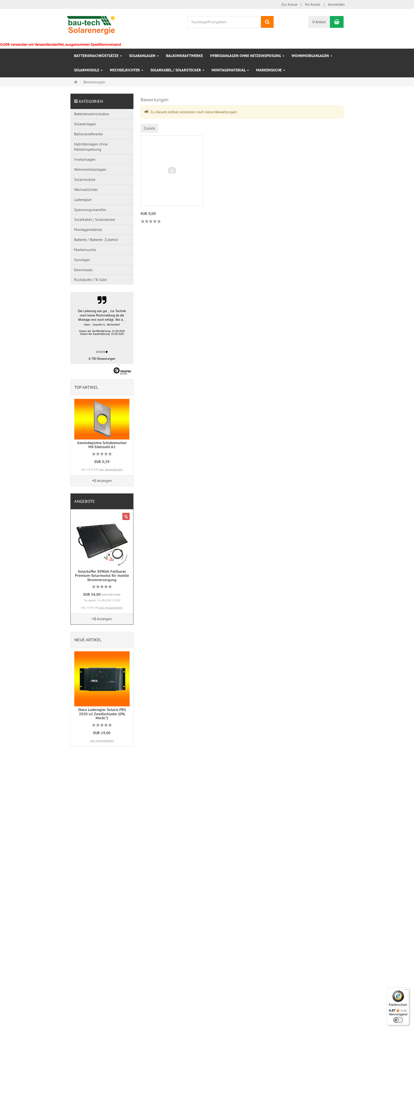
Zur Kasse (289, 4)
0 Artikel (319, 21)
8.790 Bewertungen (102, 358)
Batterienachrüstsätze (97, 55)
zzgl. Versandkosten (111, 469)
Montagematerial (229, 70)
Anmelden (336, 4)
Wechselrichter (125, 70)
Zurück (149, 128)
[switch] (398, 1020)
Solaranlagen (142, 55)
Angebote (84, 501)
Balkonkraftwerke (184, 55)
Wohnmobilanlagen (311, 55)
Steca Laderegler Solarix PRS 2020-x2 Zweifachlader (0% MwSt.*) (102, 714)
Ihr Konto (312, 4)
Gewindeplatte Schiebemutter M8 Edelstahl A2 (102, 445)
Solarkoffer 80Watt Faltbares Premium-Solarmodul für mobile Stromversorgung (102, 575)
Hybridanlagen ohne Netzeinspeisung (246, 55)
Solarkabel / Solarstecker (176, 70)
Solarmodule (87, 70)
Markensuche (269, 70)
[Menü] (406, 991)
